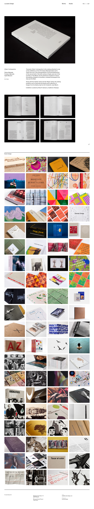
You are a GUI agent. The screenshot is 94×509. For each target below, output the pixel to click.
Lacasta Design (9, 3)
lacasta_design (65, 499)
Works (64, 3)
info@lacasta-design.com (67, 495)
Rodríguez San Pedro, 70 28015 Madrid (38, 496)
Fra (84, 3)
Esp (88, 3)
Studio (71, 3)
